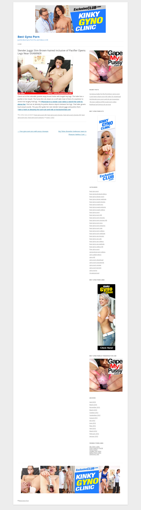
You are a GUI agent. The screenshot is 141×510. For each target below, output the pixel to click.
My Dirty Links (94, 447)
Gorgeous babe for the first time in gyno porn (104, 94)
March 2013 (93, 410)
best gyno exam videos (97, 210)
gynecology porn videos (97, 252)
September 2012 (94, 415)
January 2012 (93, 436)
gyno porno (93, 270)
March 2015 (93, 405)
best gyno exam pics (96, 204)
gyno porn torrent (95, 268)
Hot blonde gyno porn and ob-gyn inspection (104, 99)
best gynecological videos (98, 194)
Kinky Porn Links (95, 453)
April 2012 (92, 428)
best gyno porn (94, 212)
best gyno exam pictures (97, 207)
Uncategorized (94, 273)
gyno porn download (96, 260)
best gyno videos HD (96, 247)
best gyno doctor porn (96, 197)
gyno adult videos (95, 255)
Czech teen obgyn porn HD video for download (105, 97)
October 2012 (93, 413)
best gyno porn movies (55, 115)
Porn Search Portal (96, 448)
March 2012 (93, 431)
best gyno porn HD (40, 115)
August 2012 (93, 418)
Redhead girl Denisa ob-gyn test (100, 104)
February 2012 (94, 434)
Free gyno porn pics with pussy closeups (33, 131)
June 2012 (92, 423)
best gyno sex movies (96, 236)
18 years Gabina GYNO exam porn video (102, 102)
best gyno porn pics (96, 223)
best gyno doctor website (97, 199)
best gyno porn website (97, 233)
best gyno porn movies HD (72, 115)
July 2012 (92, 421)
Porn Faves (93, 450)
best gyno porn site (95, 228)
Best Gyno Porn (29, 37)
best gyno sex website (96, 244)
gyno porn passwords (96, 263)
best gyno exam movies (97, 202)
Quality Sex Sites (95, 451)
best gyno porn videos (96, 231)
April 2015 (92, 402)
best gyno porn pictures (36, 118)
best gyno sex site (95, 239)
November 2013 (94, 407)
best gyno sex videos (96, 241)
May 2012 (92, 426)
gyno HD (92, 257)
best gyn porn (94, 191)
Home (19, 44)
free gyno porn (94, 249)
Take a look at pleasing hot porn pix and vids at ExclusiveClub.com (44, 110)
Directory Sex (94, 454)
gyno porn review (95, 265)
